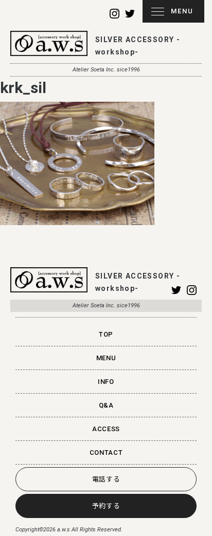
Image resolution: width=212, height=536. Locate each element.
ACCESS (106, 429)
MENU (182, 11)
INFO (106, 381)
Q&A (106, 405)
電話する (106, 479)
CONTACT (106, 452)
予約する (106, 506)
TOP (106, 334)
